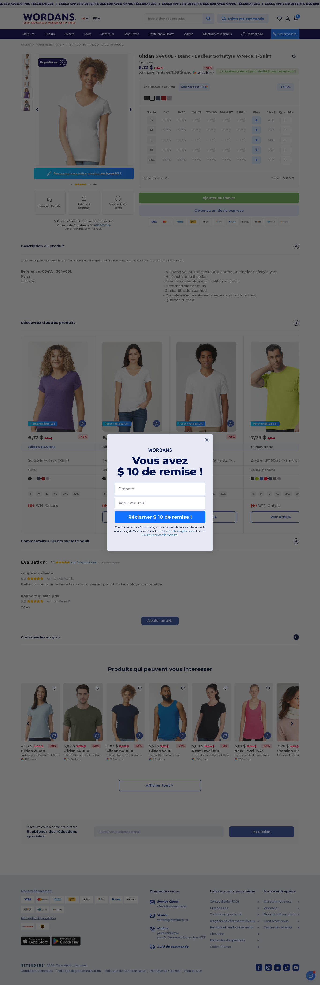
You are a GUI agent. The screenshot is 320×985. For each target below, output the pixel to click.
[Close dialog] (207, 440)
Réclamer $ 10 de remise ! (160, 517)
